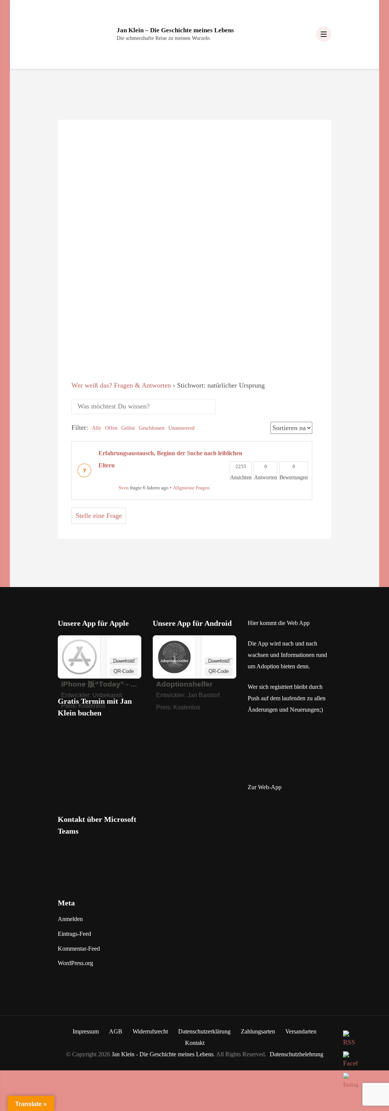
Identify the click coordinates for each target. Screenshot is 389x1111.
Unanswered (181, 428)
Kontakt (194, 1043)
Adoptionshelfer (184, 684)
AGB (115, 1031)
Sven (124, 488)
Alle (96, 428)
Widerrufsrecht (150, 1031)
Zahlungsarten (258, 1031)
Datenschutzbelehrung (296, 1054)
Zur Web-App (264, 787)
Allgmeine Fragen (191, 488)
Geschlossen (151, 428)
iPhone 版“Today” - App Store (113, 684)
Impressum (86, 1031)
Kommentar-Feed (79, 948)
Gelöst (128, 428)
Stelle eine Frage (99, 515)
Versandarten (300, 1031)
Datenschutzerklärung (204, 1031)
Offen (111, 428)
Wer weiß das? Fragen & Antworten (121, 385)
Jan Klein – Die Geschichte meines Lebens (175, 30)
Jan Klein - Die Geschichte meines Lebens (162, 1054)
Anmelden (70, 919)
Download (123, 661)
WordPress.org (75, 963)
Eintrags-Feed (74, 934)
